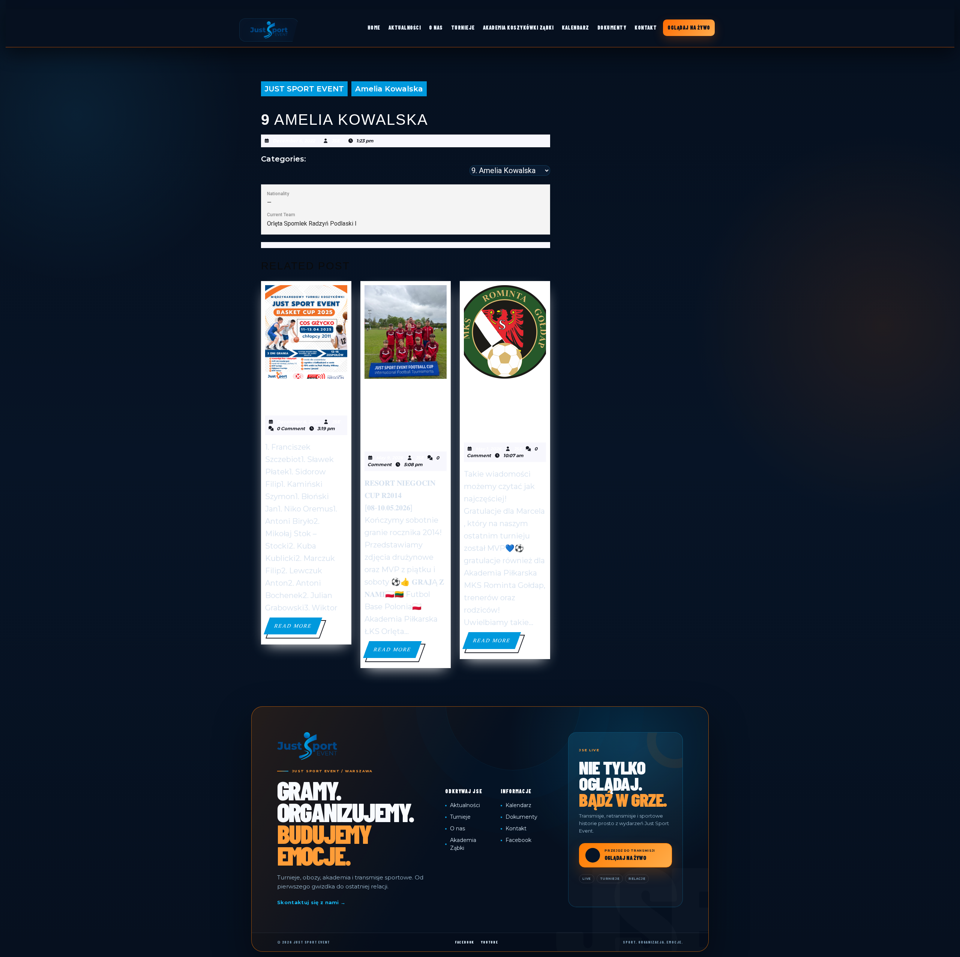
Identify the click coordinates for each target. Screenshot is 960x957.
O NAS (435, 27)
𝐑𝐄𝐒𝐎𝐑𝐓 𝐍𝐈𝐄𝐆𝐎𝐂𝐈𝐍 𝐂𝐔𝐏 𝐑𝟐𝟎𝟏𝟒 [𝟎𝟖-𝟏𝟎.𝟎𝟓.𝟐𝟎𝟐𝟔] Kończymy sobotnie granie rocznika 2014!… (404, 414)
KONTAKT (645, 27)
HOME (374, 27)
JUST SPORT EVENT (304, 88)
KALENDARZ (575, 27)
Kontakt (516, 828)
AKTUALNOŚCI (404, 27)
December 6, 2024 (298, 422)
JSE (336, 141)
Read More (297, 628)
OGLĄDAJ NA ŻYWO (689, 27)
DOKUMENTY (611, 27)
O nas (457, 828)
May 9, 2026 (389, 458)
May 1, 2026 (488, 449)
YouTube (489, 942)
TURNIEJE (463, 27)
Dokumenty (521, 816)
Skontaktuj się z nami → (311, 902)
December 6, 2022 (294, 141)
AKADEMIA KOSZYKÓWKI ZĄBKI (518, 27)
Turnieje (460, 816)
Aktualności (465, 805)
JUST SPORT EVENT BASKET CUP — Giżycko (300, 396)
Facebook (518, 840)
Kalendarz (518, 805)
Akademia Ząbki (463, 844)
